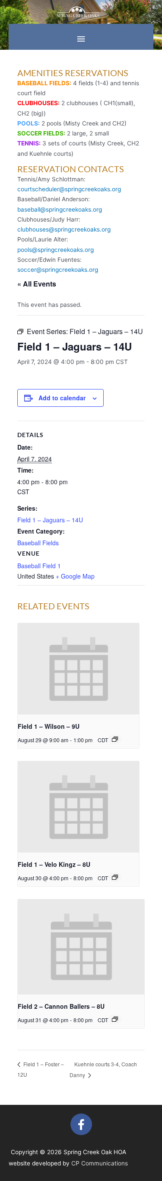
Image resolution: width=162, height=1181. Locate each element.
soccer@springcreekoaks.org (57, 269)
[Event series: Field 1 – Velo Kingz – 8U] (115, 877)
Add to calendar (62, 397)
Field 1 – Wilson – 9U (48, 726)
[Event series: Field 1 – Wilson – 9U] (115, 739)
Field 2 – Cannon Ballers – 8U (61, 1006)
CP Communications (99, 1163)
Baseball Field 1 (39, 565)
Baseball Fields (38, 542)
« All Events (36, 284)
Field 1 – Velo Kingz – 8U (54, 864)
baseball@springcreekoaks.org (59, 209)
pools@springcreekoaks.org (55, 249)
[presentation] (78, 668)
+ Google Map (75, 576)
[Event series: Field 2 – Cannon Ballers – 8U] (115, 1019)
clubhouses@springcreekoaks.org (64, 229)
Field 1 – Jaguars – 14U (50, 519)
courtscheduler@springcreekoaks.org (69, 189)
